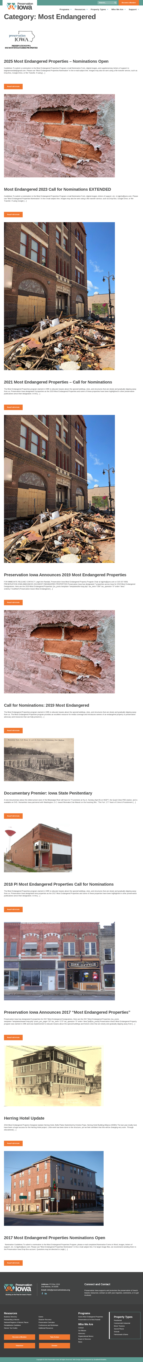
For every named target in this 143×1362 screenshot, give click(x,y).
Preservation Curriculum (47, 1322)
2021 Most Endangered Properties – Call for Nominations (58, 382)
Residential (118, 1320)
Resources (80, 9)
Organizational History (85, 1336)
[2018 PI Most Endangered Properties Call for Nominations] (71, 848)
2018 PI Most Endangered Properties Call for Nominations (59, 884)
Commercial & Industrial (122, 1323)
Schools (116, 1332)
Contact (81, 1328)
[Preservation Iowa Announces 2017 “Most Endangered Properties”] (71, 958)
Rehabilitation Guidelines (12, 1325)
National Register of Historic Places (16, 1322)
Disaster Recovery (45, 1319)
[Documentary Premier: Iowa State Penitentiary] (71, 759)
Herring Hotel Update (24, 1118)
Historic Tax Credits (10, 1328)
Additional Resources (46, 1328)
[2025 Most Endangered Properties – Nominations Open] (71, 39)
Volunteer (19, 1345)
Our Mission (82, 1330)
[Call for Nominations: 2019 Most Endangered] (71, 651)
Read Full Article (13, 86)
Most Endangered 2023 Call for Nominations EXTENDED (57, 189)
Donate (54, 1345)
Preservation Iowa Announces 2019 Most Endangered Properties (65, 575)
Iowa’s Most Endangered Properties (90, 1317)
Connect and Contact (97, 1284)
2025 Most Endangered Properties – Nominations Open (56, 61)
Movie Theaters (119, 1326)
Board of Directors (84, 1339)
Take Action (54, 1337)
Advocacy (81, 1333)
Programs (64, 9)
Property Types (98, 9)
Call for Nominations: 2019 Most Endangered (46, 705)
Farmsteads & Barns (121, 1334)
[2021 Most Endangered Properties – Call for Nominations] (71, 296)
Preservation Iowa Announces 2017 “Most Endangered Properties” (67, 1012)
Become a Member (129, 3)
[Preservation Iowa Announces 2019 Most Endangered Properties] (71, 489)
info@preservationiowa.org (58, 1290)
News (80, 1342)
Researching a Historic (11, 1319)
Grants (41, 1317)
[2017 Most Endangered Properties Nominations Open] (71, 1188)
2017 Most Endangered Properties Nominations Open (54, 1237)
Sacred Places (119, 1329)
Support (133, 9)
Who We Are (117, 9)
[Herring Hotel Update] (71, 1075)
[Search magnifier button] (115, 2)
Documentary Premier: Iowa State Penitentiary (48, 793)
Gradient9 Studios (100, 1359)
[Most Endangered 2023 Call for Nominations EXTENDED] (71, 135)
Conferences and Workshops (48, 1325)
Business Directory (10, 1317)
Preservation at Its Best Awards (89, 1319)
